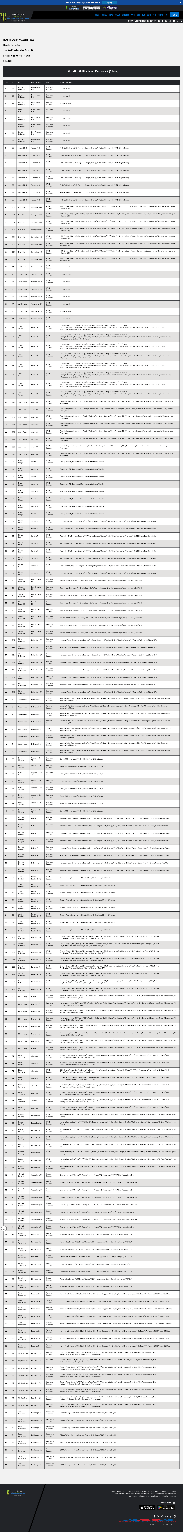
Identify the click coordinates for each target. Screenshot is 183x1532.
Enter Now (91, 786)
